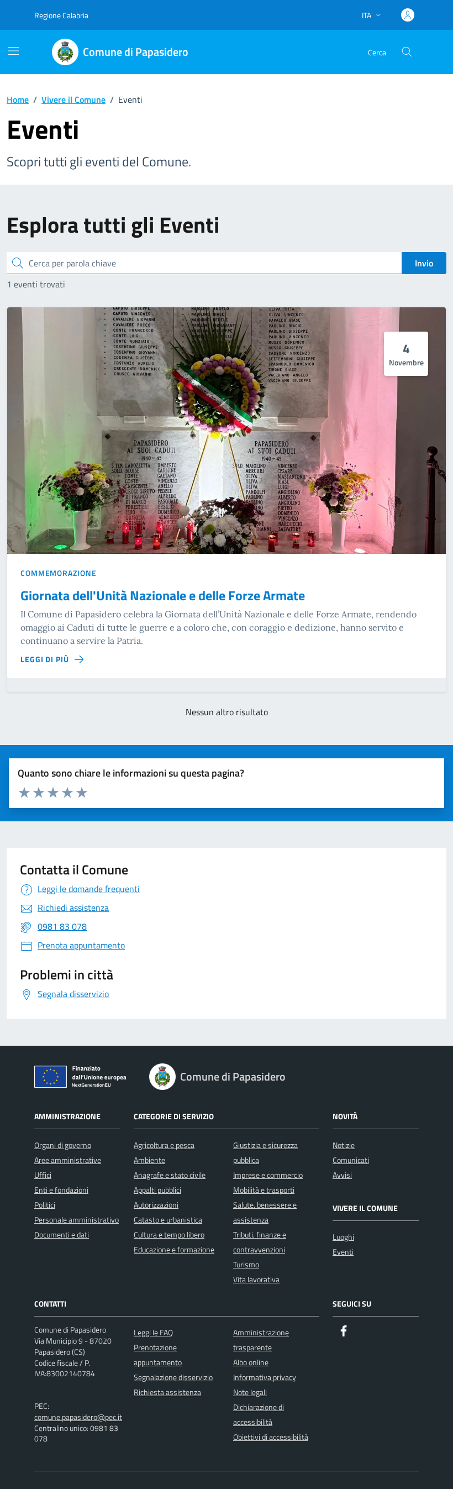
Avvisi (342, 1175)
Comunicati (351, 1160)
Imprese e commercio (268, 1175)
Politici (44, 1204)
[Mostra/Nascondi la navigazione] (13, 50)
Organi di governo (62, 1145)
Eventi (343, 1251)
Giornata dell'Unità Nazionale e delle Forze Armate (162, 595)
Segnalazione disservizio (173, 1377)
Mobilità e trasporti (263, 1190)
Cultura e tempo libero (169, 1234)
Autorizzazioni (156, 1204)
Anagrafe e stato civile (170, 1175)
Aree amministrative (67, 1160)
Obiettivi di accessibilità (270, 1437)
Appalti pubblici (157, 1190)
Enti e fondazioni (61, 1190)
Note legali (250, 1392)
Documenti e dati (61, 1234)
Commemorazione (58, 573)
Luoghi (343, 1236)
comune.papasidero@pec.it (78, 1417)
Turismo (246, 1264)
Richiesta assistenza (167, 1392)
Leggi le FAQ (153, 1332)
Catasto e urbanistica (168, 1219)
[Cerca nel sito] (407, 52)
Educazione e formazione (174, 1249)
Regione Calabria (61, 15)
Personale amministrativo (76, 1219)
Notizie (344, 1145)
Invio (424, 263)
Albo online (250, 1362)
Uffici (42, 1175)
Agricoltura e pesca (164, 1145)
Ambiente (149, 1160)
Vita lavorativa (256, 1279)
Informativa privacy (264, 1377)
